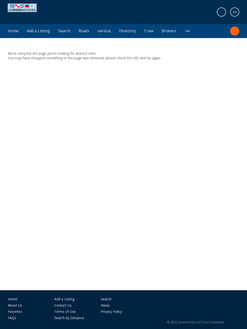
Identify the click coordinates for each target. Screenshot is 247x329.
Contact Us (63, 305)
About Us (15, 305)
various (104, 30)
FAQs (12, 318)
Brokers (169, 30)
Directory (127, 30)
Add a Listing (38, 30)
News (105, 305)
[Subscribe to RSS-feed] (173, 301)
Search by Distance (69, 318)
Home (13, 30)
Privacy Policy (111, 311)
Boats (84, 30)
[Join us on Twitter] (197, 301)
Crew (148, 30)
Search (64, 30)
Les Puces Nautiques (210, 322)
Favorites (15, 311)
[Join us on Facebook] (186, 301)
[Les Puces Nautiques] (22, 7)
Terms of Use (65, 311)
